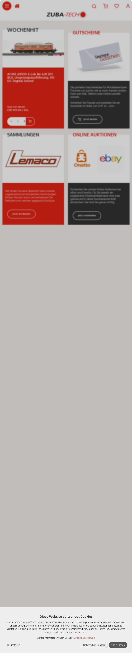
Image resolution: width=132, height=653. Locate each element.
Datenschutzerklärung (84, 637)
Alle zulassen (118, 645)
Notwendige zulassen (94, 645)
